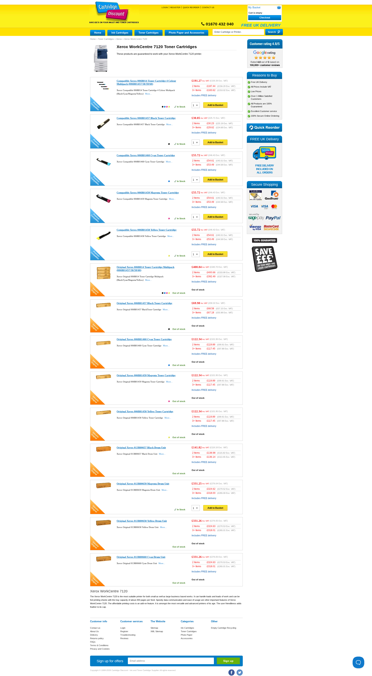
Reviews (124, 638)
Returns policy (97, 638)
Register (175, 7)
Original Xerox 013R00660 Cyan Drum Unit (141, 557)
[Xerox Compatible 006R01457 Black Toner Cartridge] (103, 131)
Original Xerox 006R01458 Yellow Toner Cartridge (145, 411)
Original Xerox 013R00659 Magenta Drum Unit (143, 483)
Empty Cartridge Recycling (223, 628)
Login (165, 7)
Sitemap (154, 628)
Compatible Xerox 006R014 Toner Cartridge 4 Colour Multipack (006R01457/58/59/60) (146, 82)
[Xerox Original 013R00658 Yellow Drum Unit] (103, 525)
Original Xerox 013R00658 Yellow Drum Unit (142, 520)
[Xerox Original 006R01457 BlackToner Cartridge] (103, 308)
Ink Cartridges (119, 32)
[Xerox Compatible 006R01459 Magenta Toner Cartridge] (103, 205)
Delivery (94, 635)
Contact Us (208, 7)
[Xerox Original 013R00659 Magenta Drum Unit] (103, 488)
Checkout (264, 17)
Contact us (95, 628)
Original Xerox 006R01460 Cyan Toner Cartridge (144, 339)
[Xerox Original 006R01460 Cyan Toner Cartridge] (103, 348)
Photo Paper (186, 635)
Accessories (187, 638)
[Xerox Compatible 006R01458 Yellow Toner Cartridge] (103, 243)
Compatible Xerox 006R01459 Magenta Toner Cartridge (148, 192)
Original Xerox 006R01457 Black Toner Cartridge (144, 303)
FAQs (93, 642)
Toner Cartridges (148, 32)
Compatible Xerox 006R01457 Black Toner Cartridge (146, 118)
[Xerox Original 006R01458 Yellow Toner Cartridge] (103, 414)
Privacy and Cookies (100, 649)
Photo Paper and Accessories (186, 32)
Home (97, 32)
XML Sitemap (157, 631)
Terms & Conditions (99, 645)
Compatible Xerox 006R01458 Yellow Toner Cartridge (147, 229)
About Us (94, 631)
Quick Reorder (191, 7)
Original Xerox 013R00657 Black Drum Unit (141, 447)
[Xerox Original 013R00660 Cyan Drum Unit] (103, 561)
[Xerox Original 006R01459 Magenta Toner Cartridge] (103, 379)
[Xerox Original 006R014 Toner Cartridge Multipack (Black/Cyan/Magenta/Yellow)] (103, 279)
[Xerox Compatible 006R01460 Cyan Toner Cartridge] (103, 168)
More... (148, 94)
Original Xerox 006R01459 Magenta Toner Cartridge (146, 375)
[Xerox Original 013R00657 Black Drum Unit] (103, 451)
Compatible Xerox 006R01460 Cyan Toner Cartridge (146, 155)
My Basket (254, 7)
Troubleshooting (127, 635)
